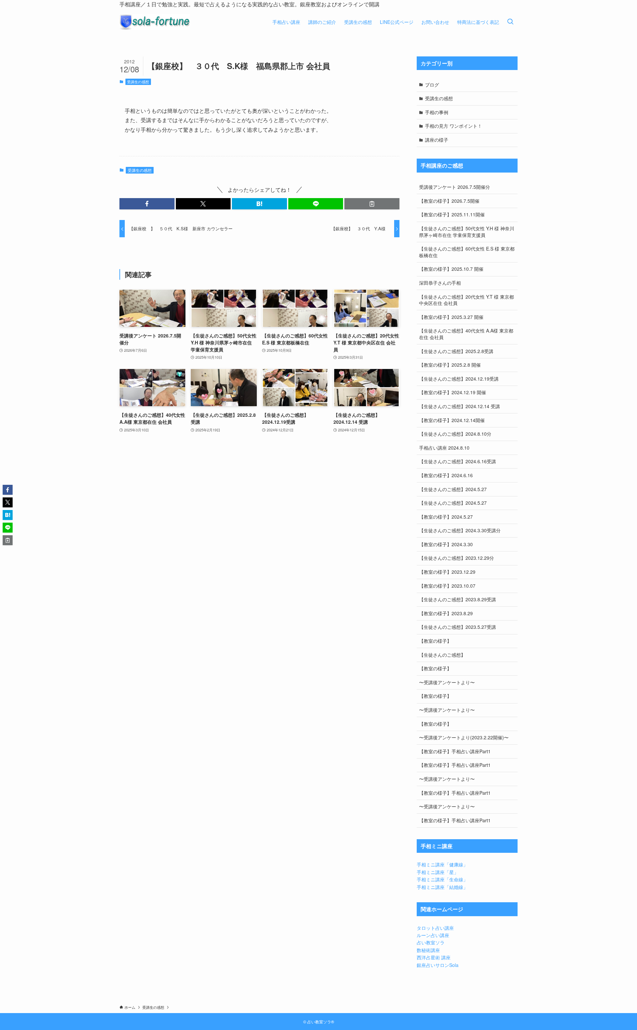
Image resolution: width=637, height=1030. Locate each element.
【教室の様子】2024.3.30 (446, 544)
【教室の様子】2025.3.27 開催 (451, 317)
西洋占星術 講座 (434, 957)
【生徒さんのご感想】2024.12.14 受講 (459, 406)
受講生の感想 (138, 81)
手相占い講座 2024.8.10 (444, 447)
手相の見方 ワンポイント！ (453, 125)
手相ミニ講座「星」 (438, 872)
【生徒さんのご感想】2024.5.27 (453, 489)
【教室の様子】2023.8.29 (446, 613)
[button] (147, 203)
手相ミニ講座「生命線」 (442, 879)
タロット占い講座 (435, 927)
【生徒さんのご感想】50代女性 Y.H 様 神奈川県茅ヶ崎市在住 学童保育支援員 (466, 231)
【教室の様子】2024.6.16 (446, 475)
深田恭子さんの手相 (440, 282)
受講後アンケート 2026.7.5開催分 (454, 187)
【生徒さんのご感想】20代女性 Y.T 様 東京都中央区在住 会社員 (466, 300)
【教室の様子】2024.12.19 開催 (452, 392)
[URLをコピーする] (371, 203)
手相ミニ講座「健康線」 (442, 864)
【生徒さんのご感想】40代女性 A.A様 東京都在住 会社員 (466, 333)
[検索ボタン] (510, 22)
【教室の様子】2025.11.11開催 (452, 214)
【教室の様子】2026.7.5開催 (449, 200)
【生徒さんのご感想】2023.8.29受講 (457, 599)
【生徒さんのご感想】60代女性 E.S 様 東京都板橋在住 (467, 251)
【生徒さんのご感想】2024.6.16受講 (457, 461)
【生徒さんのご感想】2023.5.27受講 (457, 627)
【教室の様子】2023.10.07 (447, 585)
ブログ (432, 84)
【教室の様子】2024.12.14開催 (452, 420)
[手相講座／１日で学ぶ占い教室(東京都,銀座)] (154, 22)
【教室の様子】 (435, 640)
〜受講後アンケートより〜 (447, 682)
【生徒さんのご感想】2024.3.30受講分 (460, 530)
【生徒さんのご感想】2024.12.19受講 (459, 378)
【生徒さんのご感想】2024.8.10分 (455, 433)
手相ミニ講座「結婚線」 (442, 887)
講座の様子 (436, 139)
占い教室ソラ (431, 942)
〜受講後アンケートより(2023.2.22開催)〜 (464, 737)
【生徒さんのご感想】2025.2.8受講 (456, 351)
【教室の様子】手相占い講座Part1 (455, 751)
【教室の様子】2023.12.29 (447, 571)
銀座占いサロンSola (438, 965)
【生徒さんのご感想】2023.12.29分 (456, 557)
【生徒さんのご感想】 (442, 654)
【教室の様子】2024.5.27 (446, 516)
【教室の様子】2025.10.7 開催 (451, 268)
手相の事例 (436, 112)
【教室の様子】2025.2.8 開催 (450, 364)
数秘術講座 (428, 950)
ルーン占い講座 (433, 935)
